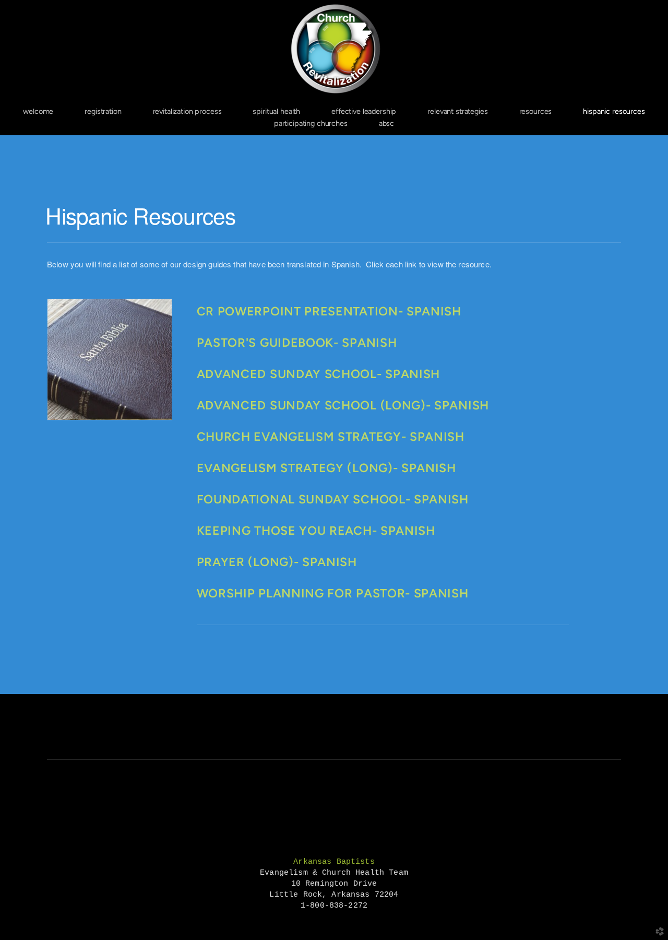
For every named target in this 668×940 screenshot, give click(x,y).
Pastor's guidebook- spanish (297, 342)
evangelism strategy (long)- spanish (326, 468)
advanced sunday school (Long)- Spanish (343, 405)
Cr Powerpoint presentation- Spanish (329, 311)
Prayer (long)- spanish (277, 562)
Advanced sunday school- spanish (318, 374)
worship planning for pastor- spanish (333, 593)
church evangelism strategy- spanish (330, 436)
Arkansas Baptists (334, 861)
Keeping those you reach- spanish (316, 530)
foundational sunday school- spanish (333, 499)
